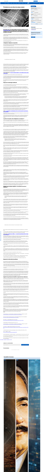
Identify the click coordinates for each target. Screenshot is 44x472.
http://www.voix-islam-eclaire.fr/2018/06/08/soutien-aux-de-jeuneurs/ (11, 317)
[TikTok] (0, 236)
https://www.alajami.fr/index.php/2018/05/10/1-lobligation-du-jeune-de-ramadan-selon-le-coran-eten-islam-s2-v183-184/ (15, 327)
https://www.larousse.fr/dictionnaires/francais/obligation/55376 (10, 332)
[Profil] (39, 1)
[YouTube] (0, 240)
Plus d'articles (1, 339)
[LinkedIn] (0, 235)
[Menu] (39, 3)
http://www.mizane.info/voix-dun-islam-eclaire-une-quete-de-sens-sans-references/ (12, 314)
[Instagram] (0, 233)
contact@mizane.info (33, 29)
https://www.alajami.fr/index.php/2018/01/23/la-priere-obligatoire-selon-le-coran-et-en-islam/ (13, 320)
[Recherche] (38, 1)
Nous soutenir (8, 339)
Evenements (5, 339)
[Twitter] (0, 238)
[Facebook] (0, 232)
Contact (11, 339)
